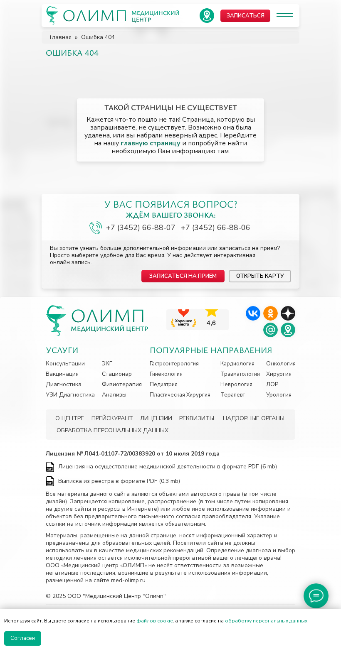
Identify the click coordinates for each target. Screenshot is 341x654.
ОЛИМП (108, 315)
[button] (183, 276)
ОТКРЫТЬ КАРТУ (260, 276)
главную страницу (150, 143)
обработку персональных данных (266, 620)
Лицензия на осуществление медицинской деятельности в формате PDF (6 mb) (167, 466)
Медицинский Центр (109, 328)
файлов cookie (154, 620)
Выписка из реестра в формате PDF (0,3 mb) (119, 481)
